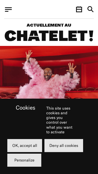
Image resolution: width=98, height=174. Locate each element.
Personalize (24, 160)
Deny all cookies (63, 145)
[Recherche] (90, 10)
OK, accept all (24, 145)
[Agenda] (79, 9)
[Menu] (8, 9)
